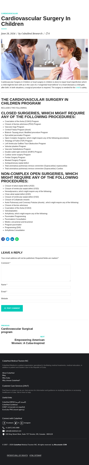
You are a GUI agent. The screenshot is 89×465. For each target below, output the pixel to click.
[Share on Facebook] (3, 239)
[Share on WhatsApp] (17, 239)
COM (65, 445)
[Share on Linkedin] (12, 239)
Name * (4, 285)
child (78, 88)
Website (4, 299)
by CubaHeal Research (30, 33)
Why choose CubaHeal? (11, 380)
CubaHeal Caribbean (10, 405)
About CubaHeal (8, 373)
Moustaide (58, 445)
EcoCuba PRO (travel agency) (13, 409)
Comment (5, 263)
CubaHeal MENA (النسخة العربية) (14, 402)
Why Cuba (6, 378)
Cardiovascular (9, 13)
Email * (4, 292)
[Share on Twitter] (8, 239)
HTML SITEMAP (35, 455)
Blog (4, 375)
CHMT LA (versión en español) (13, 407)
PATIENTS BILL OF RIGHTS (17, 455)
